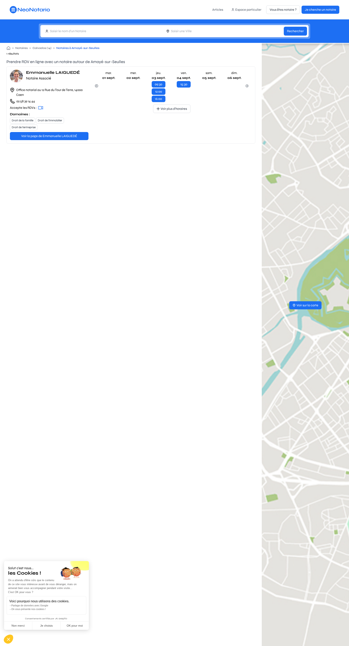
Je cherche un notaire (320, 10)
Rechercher (295, 31)
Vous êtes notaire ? (283, 10)
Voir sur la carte (307, 305)
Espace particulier (248, 10)
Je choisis (46, 625)
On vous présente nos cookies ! (28, 609)
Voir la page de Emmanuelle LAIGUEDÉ (49, 136)
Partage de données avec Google (29, 605)
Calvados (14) (42, 48)
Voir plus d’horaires (174, 109)
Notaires (21, 48)
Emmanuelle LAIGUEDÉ (53, 72)
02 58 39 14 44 (25, 101)
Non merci (18, 625)
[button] (8, 639)
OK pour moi (75, 625)
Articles (217, 10)
